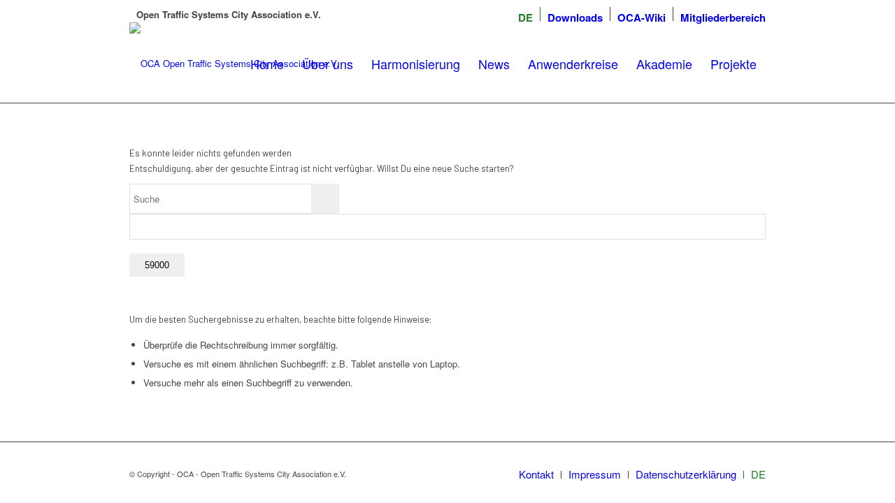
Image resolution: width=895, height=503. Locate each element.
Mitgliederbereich (723, 17)
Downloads (575, 17)
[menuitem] (525, 17)
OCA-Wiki (641, 17)
